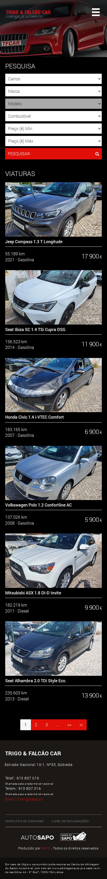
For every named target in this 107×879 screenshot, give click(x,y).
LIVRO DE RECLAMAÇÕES (70, 821)
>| (81, 724)
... (57, 724)
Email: (24, 799)
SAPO (46, 848)
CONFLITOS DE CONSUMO (24, 821)
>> (69, 724)
